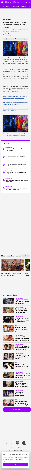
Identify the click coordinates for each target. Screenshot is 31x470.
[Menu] (29, 2)
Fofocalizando (7, 19)
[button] (12, 269)
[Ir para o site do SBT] (24, 443)
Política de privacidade (15, 450)
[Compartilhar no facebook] (15, 39)
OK (15, 464)
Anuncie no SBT (15, 447)
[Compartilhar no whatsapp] (7, 39)
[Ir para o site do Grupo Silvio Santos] (13, 443)
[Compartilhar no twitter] (24, 39)
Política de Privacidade (18, 461)
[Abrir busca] (26, 2)
